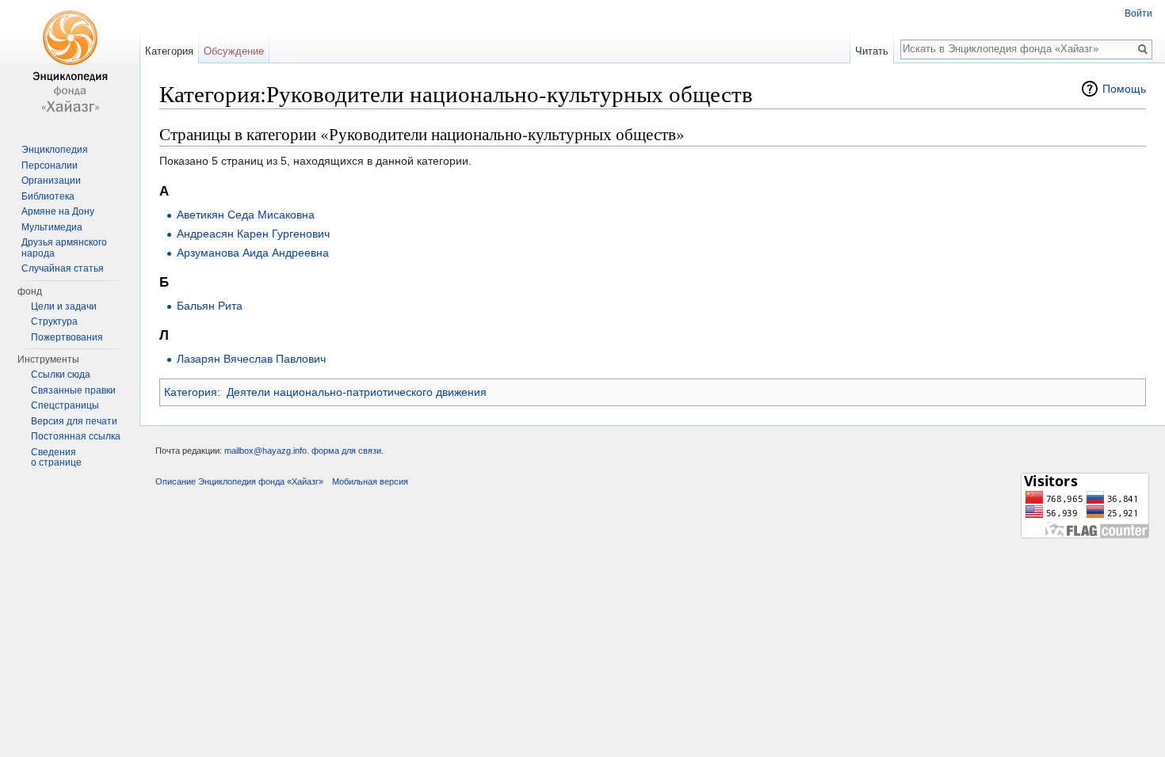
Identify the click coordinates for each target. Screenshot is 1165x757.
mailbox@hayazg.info (265, 450)
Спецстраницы (65, 405)
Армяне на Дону (57, 211)
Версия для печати (74, 421)
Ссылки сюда (60, 374)
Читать (871, 51)
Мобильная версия (370, 481)
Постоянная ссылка (75, 436)
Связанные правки (73, 390)
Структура (54, 321)
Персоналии (49, 165)
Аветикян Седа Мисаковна (246, 214)
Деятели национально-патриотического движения (357, 392)
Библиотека (47, 196)
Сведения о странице (56, 458)
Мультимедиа (51, 227)
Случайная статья (62, 268)
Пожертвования (67, 337)
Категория (190, 392)
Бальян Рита (210, 305)
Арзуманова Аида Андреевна (253, 252)
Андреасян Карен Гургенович (253, 233)
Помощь (1124, 88)
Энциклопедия (54, 149)
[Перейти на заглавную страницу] (69, 63)
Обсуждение (234, 51)
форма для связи (346, 450)
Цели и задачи (64, 306)
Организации (51, 180)
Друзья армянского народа (64, 248)
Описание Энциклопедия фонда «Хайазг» (239, 481)
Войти (1138, 13)
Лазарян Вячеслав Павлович (251, 358)
